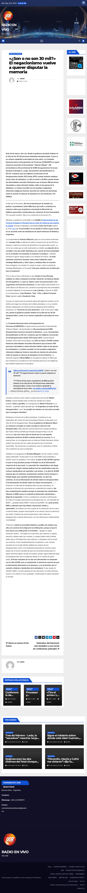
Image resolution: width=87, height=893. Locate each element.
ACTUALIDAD (9, 732)
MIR (62, 870)
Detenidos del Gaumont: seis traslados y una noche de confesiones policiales (46, 646)
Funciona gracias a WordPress (11, 877)
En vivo (82, 881)
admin (22, 79)
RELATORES (52, 877)
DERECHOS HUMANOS (15, 53)
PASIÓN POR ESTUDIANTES (75, 870)
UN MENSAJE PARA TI (77, 877)
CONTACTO (81, 888)
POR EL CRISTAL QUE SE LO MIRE (61, 874)
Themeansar (37, 877)
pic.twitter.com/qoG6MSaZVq (44, 388)
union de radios (73, 881)
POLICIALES (51, 732)
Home (49, 867)
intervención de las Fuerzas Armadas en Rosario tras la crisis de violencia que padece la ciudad (32, 223)
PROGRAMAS (80, 874)
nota (13, 229)
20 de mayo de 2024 (14, 742)
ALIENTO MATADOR (60, 867)
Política (82, 885)
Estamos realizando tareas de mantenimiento (64, 885)
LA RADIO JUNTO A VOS (77, 867)
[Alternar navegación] (42, 41)
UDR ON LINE (63, 877)
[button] (79, 41)
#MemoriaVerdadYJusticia (23, 370)
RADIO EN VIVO (15, 852)
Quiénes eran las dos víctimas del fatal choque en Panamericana (21, 761)
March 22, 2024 (43, 391)
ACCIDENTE (9, 756)
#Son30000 (38, 370)
